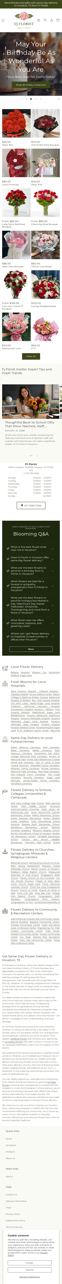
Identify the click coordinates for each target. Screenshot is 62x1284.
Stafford (15, 675)
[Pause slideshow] (59, 99)
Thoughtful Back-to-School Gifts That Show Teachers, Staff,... (29, 424)
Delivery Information (16, 1201)
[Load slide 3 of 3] (35, 99)
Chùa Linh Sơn (25, 893)
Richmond (54, 672)
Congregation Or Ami (22, 902)
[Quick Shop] (38, 20)
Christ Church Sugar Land (25, 884)
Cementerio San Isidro (46, 753)
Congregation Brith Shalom (42, 899)
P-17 (33, 348)
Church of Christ (28, 890)
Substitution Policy (15, 1220)
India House (52, 931)
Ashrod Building (19, 922)
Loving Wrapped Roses (43, 306)
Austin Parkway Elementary (26, 818)
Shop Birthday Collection (31, 84)
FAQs (8, 1207)
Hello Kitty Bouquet (13, 266)
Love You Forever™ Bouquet (12, 307)
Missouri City (39, 672)
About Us (10, 1158)
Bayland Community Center (44, 922)
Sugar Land (26, 675)
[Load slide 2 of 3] (31, 99)
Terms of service (14, 1227)
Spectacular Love (11, 348)
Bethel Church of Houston (45, 869)
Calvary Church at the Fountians (37, 878)
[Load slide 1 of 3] (26, 99)
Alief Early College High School (27, 803)
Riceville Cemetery (34, 777)
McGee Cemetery (50, 768)
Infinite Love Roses (41, 266)
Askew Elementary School (46, 815)
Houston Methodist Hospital (35, 718)
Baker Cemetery (20, 750)
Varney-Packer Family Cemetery (41, 780)
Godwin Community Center (27, 931)
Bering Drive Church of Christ (44, 863)
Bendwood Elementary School (29, 827)
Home (9, 1138)
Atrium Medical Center (40, 694)
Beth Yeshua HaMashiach (25, 866)
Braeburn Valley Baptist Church (28, 872)
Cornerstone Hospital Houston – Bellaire (32, 709)
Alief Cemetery (51, 747)
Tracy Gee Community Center (35, 940)
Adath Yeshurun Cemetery (25, 747)
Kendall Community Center (25, 934)
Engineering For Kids (48, 928)
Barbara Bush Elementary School (41, 824)
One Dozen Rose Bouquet (45, 145)
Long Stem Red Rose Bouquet (13, 225)
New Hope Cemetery (48, 771)
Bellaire (14, 672)
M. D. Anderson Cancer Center (33, 730)
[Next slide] (40, 99)
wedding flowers (18, 1038)
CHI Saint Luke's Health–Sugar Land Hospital (35, 703)
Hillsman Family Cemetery (25, 768)
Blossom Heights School (46, 830)
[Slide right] (37, 456)
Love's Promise (10, 184)
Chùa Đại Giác (42, 893)
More (31, 649)
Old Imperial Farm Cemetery (28, 774)
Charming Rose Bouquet (44, 224)
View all (31, 356)
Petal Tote (36, 184)
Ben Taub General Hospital (45, 700)
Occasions (11, 1145)
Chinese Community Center (25, 925)
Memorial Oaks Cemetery (24, 771)
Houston (25, 672)
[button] (45, 20)
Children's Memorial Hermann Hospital (35, 706)
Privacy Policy (13, 1214)
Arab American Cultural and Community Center (35, 919)
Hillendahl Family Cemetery (45, 765)
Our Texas (25, 937)
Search (9, 1176)
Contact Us (11, 1194)
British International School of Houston (31, 833)
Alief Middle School (33, 806)
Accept (29, 1263)
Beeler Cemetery (42, 750)
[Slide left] (24, 456)
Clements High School (38, 842)
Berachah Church (19, 863)
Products (10, 1151)
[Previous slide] (22, 99)
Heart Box (7, 145)
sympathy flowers (14, 1041)
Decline (29, 1270)
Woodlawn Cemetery (21, 783)
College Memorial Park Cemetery (29, 756)
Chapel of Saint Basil (48, 881)
